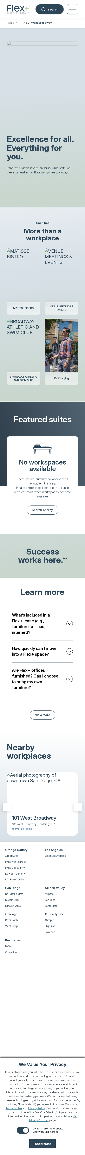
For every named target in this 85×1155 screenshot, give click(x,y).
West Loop (11, 926)
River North (11, 920)
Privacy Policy (36, 1108)
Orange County (16, 850)
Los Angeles (54, 850)
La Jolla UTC (12, 899)
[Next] (78, 807)
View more (42, 715)
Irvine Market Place (15, 861)
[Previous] (7, 807)
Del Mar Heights (14, 893)
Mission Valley (13, 905)
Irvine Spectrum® (15, 867)
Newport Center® (15, 873)
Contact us (11, 952)
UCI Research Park (15, 879)
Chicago (11, 914)
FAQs (8, 946)
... (20, 22)
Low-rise (50, 932)
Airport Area (11, 855)
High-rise (50, 926)
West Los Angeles (55, 855)
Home (10, 22)
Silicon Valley (55, 888)
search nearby (42, 510)
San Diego (12, 888)
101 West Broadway (34, 818)
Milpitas (49, 893)
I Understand (42, 1144)
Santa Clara (51, 905)
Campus (49, 920)
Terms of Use (14, 1108)
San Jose (50, 899)
